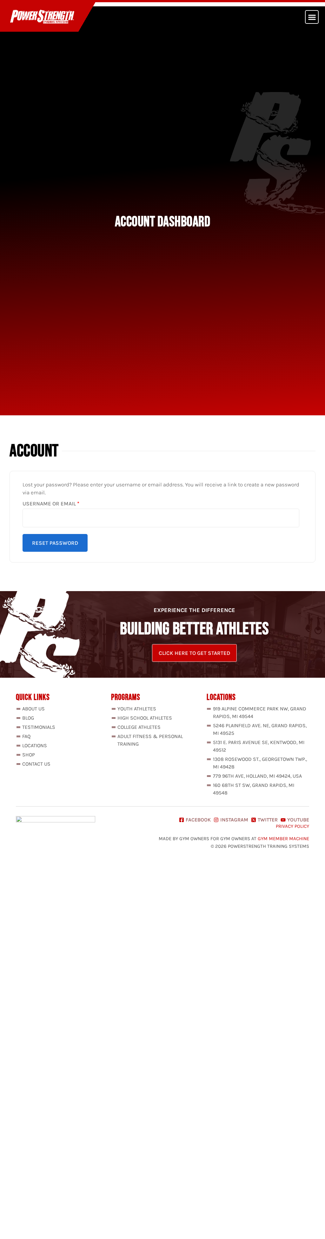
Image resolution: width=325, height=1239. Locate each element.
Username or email (63, 503)
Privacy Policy (292, 826)
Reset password (55, 543)
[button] (312, 17)
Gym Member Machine (283, 838)
